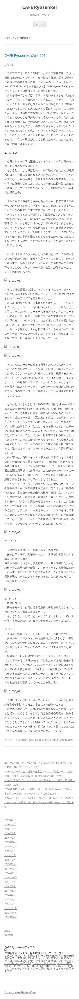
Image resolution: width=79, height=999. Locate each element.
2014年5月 (10, 890)
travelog (21, 739)
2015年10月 (10, 842)
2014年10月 (10, 877)
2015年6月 (10, 851)
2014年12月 (10, 868)
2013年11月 (10, 912)
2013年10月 (10, 917)
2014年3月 (10, 899)
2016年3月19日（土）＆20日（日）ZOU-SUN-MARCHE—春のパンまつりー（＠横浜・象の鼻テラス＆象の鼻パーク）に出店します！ (39, 802)
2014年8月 (10, 881)
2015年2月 (10, 859)
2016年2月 (10, 837)
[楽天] (27, 963)
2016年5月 (10, 829)
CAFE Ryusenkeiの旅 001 (25, 55)
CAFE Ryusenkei (39, 7)
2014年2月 (10, 904)
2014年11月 (10, 873)
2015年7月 (10, 846)
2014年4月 (10, 895)
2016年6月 (10, 824)
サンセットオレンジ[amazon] (50, 963)
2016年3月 (10, 833)
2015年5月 (10, 855)
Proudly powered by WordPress (20, 992)
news (7, 930)
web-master (66, 739)
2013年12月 (10, 908)
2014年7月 (10, 886)
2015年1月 (10, 864)
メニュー (39, 24)
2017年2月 (10, 820)
